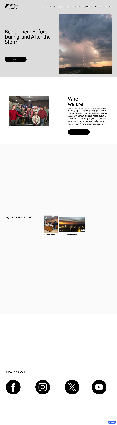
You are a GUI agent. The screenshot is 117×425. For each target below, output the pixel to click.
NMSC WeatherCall (88, 6)
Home (42, 6)
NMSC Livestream (98, 6)
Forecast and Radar (69, 6)
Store (105, 6)
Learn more (15, 59)
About (47, 6)
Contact (110, 6)
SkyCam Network (78, 6)
